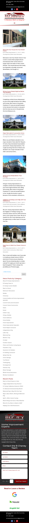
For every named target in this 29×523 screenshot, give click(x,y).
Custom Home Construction (9, 250)
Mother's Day (6, 337)
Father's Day (6, 312)
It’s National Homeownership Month (13, 388)
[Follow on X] (14, 9)
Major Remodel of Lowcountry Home (13, 133)
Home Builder (6, 320)
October (5, 340)
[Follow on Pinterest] (17, 9)
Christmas (5, 296)
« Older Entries (7, 272)
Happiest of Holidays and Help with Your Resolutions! (14, 200)
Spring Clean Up (7, 355)
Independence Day (8, 330)
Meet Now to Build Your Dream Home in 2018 (14, 246)
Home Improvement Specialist (11, 325)
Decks (4, 307)
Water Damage (7, 370)
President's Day (7, 347)
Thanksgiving (6, 362)
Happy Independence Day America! (12, 384)
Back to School (7, 288)
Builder (5, 293)
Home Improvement (8, 322)
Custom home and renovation (10, 204)
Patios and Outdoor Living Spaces (12, 345)
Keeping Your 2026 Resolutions (11, 405)
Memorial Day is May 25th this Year (12, 391)
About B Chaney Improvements (11, 281)
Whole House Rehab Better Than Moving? (12, 176)
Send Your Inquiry (21, 481)
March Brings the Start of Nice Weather (13, 400)
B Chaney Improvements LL (10, 52)
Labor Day (5, 332)
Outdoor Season (7, 342)
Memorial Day (6, 335)
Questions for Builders (9, 350)
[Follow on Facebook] (12, 9)
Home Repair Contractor (9, 327)
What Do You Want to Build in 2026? (12, 403)
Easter (4, 310)
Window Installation (8, 375)
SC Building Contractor (9, 352)
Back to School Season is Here (11, 381)
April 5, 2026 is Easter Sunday (10, 398)
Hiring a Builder (7, 315)
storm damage (7, 357)
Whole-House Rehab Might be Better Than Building (13, 92)
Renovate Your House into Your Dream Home (14, 50)
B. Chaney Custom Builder (10, 286)
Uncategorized (6, 54)
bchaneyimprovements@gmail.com (15, 7)
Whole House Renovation (16, 54)
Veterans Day (6, 367)
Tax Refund (6, 360)
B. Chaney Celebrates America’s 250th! (13, 386)
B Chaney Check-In (8, 283)
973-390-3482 (9, 4)
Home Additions (21, 204)
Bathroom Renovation (9, 291)
